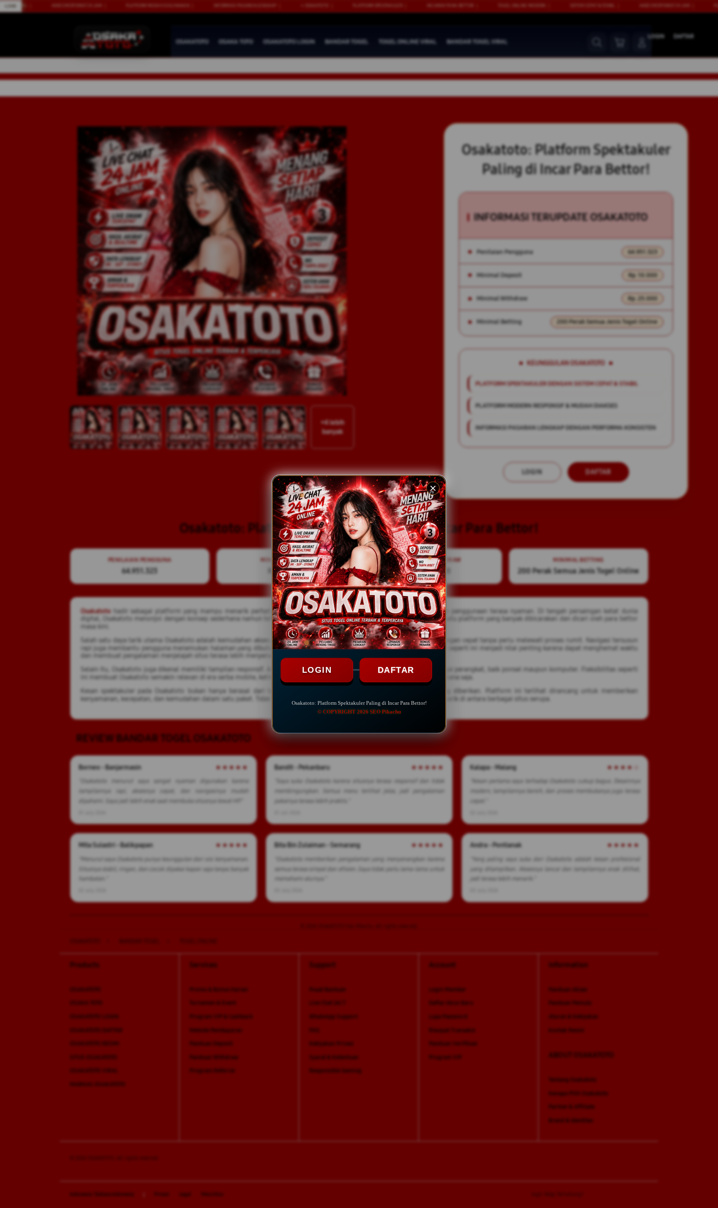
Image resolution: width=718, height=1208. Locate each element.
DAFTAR (396, 669)
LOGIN (317, 669)
